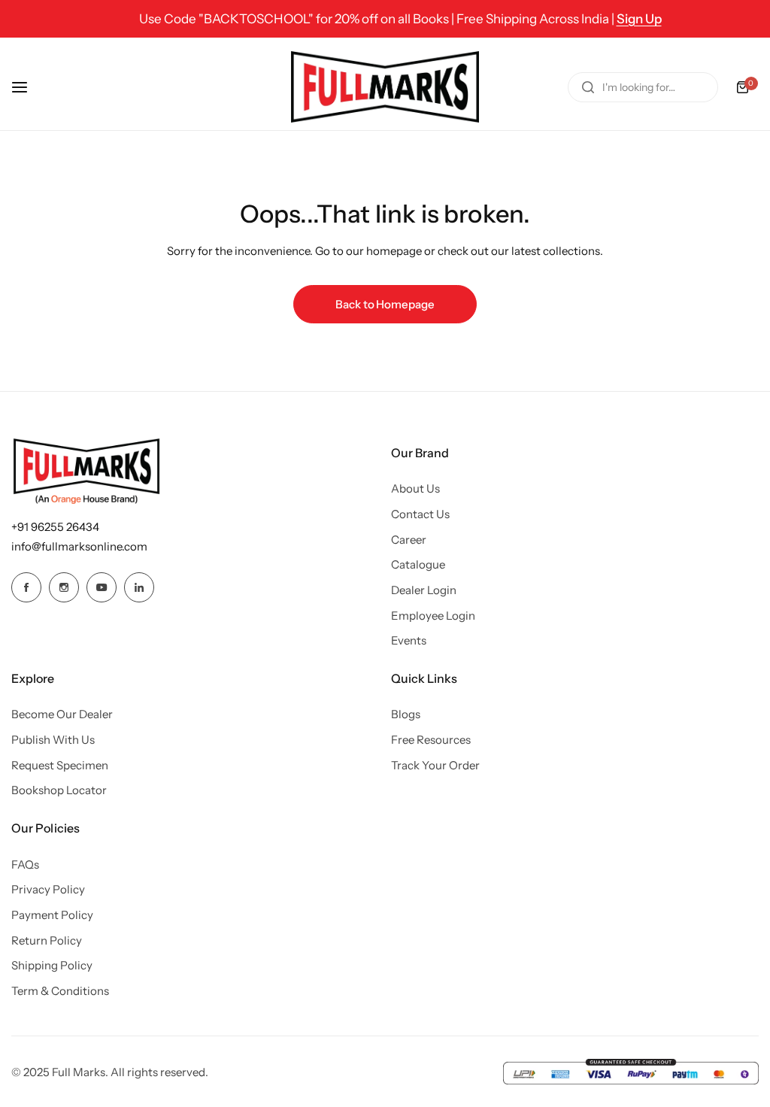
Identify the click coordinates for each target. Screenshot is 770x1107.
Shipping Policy (51, 965)
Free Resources (431, 739)
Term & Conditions (60, 991)
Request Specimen (59, 765)
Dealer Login (423, 590)
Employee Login (433, 615)
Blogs (405, 714)
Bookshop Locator (59, 790)
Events (408, 640)
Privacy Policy (48, 889)
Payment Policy (52, 915)
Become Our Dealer (62, 714)
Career (408, 539)
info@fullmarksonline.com (79, 546)
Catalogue (418, 564)
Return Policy (46, 940)
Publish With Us (53, 739)
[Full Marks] (385, 87)
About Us (415, 488)
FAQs (25, 864)
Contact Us (420, 514)
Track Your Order (435, 765)
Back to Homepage (385, 304)
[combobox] (643, 87)
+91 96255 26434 (55, 527)
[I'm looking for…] (588, 87)
